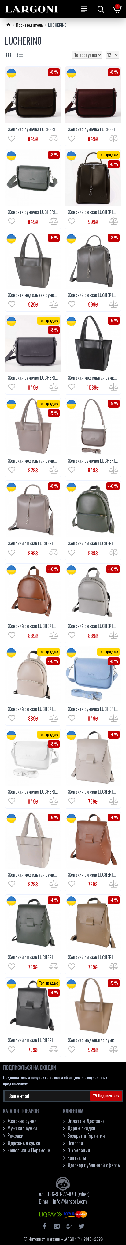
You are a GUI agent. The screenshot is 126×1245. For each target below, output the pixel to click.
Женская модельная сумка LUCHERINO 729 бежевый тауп (33, 875)
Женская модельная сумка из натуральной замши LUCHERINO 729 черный (93, 378)
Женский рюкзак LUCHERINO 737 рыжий (93, 875)
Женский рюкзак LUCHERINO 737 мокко (93, 957)
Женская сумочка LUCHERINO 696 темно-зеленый (33, 212)
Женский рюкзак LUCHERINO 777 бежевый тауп (33, 709)
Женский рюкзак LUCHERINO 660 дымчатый (33, 543)
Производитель (29, 25)
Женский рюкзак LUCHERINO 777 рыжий (33, 626)
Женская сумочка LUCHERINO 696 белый (33, 792)
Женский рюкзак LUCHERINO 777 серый (93, 626)
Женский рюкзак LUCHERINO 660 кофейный (93, 212)
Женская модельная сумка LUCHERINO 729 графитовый (33, 295)
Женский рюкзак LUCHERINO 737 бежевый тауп (93, 792)
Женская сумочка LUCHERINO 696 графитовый (33, 378)
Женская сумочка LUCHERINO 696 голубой (93, 709)
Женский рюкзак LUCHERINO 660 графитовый (93, 295)
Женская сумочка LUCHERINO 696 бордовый (93, 129)
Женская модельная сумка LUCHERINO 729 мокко (93, 1040)
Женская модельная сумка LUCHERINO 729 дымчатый (33, 461)
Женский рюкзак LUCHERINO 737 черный (33, 1040)
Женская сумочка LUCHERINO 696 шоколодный (33, 129)
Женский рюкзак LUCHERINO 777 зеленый (93, 543)
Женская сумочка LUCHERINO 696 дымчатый (93, 461)
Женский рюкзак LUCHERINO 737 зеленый (33, 957)
